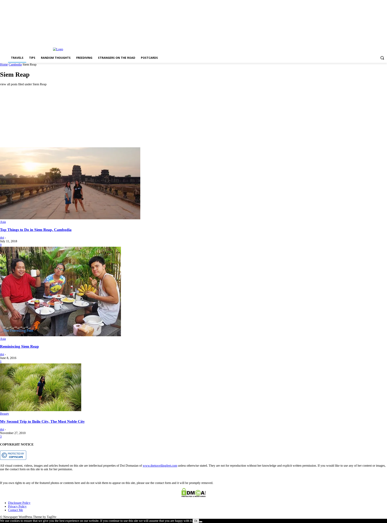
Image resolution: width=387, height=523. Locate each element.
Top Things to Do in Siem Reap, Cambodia (36, 230)
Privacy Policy (17, 506)
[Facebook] (373, 39)
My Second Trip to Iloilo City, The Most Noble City (42, 421)
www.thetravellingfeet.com (160, 465)
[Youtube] (384, 39)
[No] (200, 521)
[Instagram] (379, 39)
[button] (382, 58)
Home (4, 64)
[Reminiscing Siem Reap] (60, 335)
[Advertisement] (121, 117)
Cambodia (15, 64)
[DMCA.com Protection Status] (193, 496)
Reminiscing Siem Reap (19, 346)
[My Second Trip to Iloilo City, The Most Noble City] (40, 410)
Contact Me (15, 510)
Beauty (4, 413)
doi (2, 237)
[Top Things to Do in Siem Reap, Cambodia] (70, 218)
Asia (3, 222)
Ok (196, 520)
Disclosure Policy (19, 502)
